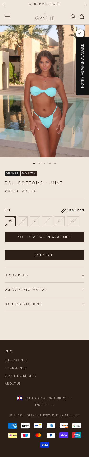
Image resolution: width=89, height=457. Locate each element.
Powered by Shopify (61, 415)
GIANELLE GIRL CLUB (20, 375)
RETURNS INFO (15, 368)
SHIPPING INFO (16, 360)
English (42, 405)
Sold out (45, 255)
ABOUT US (13, 383)
